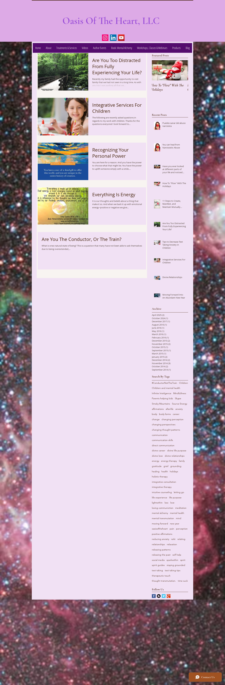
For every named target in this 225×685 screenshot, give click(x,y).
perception (182, 528)
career (176, 414)
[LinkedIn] (113, 37)
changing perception (172, 419)
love (172, 502)
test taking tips (172, 570)
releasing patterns (161, 549)
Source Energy (179, 403)
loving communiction (162, 507)
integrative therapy (161, 486)
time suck (183, 580)
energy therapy (169, 460)
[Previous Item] (157, 70)
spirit (182, 560)
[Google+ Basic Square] (168, 596)
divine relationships (174, 455)
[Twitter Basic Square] (164, 596)
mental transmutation (163, 518)
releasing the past (161, 554)
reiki (173, 539)
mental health (177, 513)
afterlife (169, 408)
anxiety (179, 408)
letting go (179, 492)
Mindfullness (179, 393)
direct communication (163, 445)
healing (155, 471)
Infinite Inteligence (161, 393)
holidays (174, 471)
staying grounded (176, 565)
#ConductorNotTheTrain (164, 382)
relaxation (172, 544)
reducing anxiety (160, 539)
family (182, 460)
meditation (180, 507)
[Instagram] (105, 37)
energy (155, 460)
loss (166, 502)
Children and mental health (166, 388)
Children (183, 382)
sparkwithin (172, 560)
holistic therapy (160, 476)
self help (176, 554)
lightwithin (157, 502)
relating (181, 539)
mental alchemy (160, 513)
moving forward (160, 523)
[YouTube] (121, 37)
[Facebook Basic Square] (154, 596)
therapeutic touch (161, 575)
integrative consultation (164, 481)
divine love (157, 455)
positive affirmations (162, 533)
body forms (165, 414)
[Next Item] (182, 70)
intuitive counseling (162, 492)
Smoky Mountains (161, 403)
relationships (158, 544)
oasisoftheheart (160, 528)
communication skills (162, 440)
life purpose (175, 497)
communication (160, 435)
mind (178, 518)
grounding (175, 466)
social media (158, 560)
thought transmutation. (164, 580)
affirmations (158, 408)
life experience (159, 497)
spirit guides (158, 565)
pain (172, 528)
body (154, 414)
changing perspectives (163, 424)
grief (166, 466)
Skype (178, 398)
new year (174, 523)
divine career (158, 450)
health (164, 471)
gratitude (157, 466)
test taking (157, 570)
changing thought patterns (166, 429)
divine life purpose (176, 450)
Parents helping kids (162, 398)
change (156, 419)
